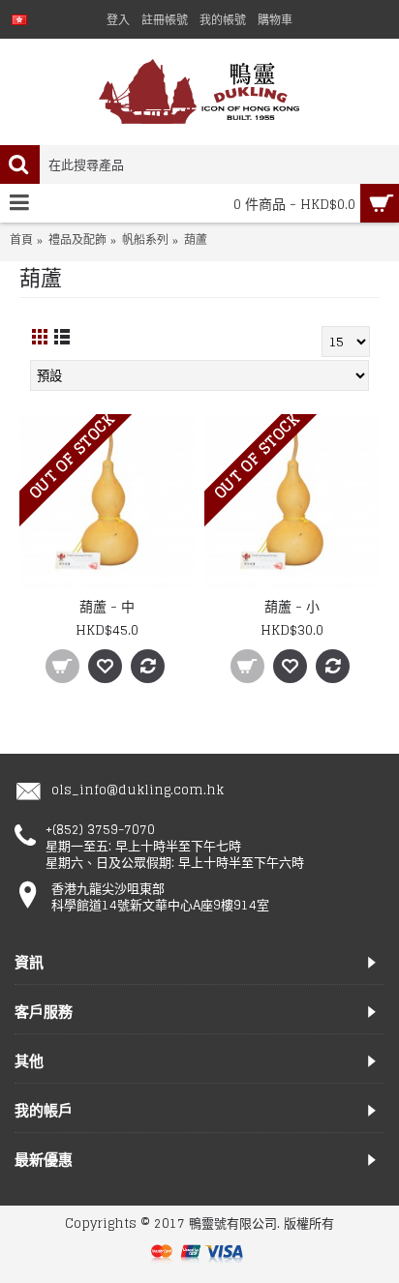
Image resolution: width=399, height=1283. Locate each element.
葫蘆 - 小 (292, 606)
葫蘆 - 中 (107, 606)
